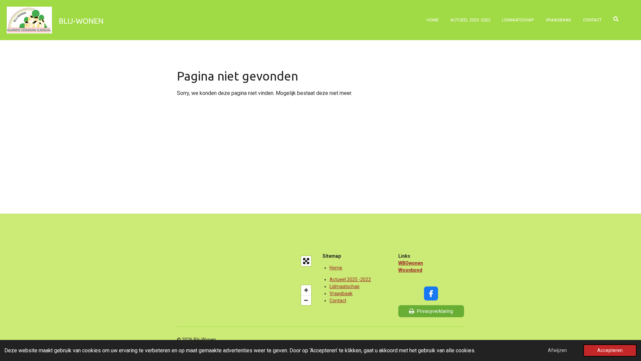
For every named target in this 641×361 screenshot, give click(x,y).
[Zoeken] (616, 19)
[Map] (245, 280)
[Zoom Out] (306, 300)
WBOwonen (410, 263)
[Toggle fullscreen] (306, 261)
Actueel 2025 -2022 (350, 279)
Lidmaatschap (345, 286)
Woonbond (410, 270)
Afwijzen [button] (557, 350)
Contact (338, 300)
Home (336, 267)
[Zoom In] (306, 290)
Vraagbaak (341, 293)
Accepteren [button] (610, 350)
